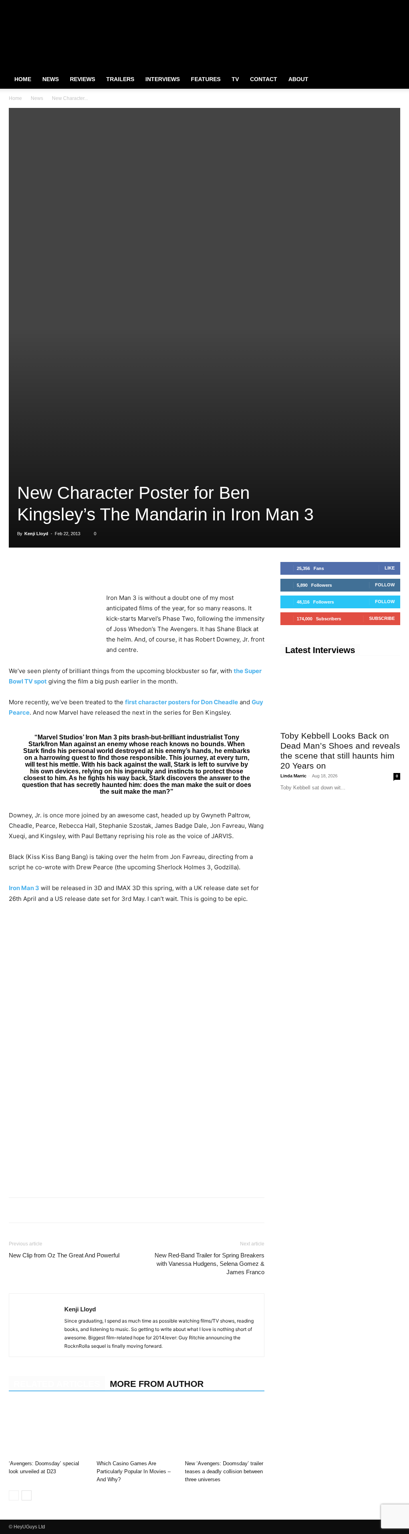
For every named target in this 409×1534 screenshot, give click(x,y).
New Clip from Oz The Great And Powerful (64, 1255)
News (50, 79)
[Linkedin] (72, 570)
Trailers (120, 79)
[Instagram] (368, 5)
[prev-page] (14, 1495)
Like (390, 568)
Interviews (162, 79)
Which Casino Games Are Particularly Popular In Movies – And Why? (134, 1471)
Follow (385, 584)
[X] (381, 5)
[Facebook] (355, 5)
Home (22, 79)
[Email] (109, 570)
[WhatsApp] (54, 570)
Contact (263, 79)
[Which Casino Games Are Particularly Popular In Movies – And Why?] (136, 1429)
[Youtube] (394, 5)
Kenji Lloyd (36, 533)
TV (235, 79)
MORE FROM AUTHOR (157, 1384)
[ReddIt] (90, 570)
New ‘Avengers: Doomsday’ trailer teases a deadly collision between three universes (224, 1471)
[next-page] (27, 1495)
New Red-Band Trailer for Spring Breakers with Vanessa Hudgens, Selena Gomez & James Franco (209, 1263)
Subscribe (382, 618)
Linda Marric (293, 775)
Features (205, 79)
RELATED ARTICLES (57, 1384)
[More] (127, 570)
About (298, 79)
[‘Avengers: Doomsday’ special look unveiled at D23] (48, 1429)
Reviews (82, 79)
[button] (390, 79)
